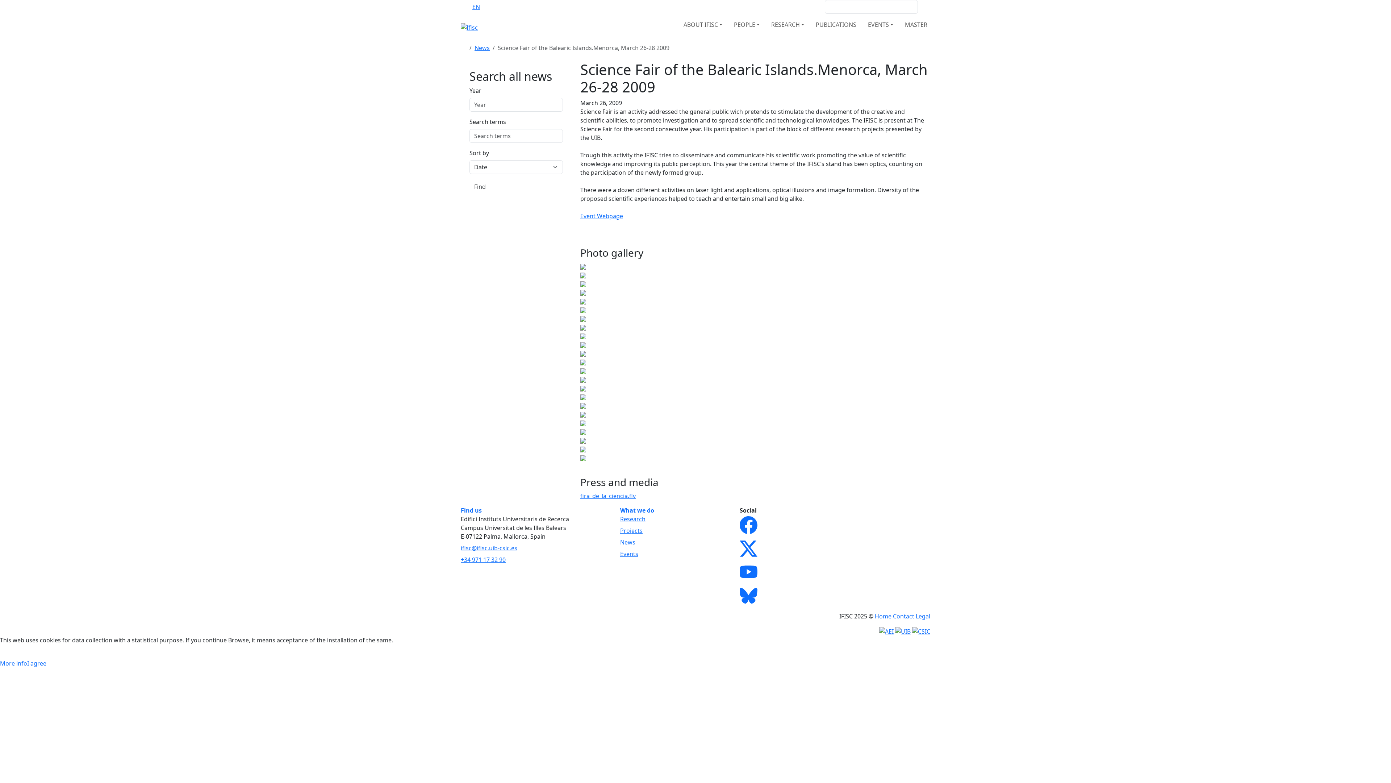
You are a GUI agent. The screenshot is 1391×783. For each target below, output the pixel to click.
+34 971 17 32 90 (483, 560)
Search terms (487, 122)
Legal (923, 616)
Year (475, 91)
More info (13, 663)
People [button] (744, 25)
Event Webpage (601, 216)
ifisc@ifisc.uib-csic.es (489, 548)
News (482, 48)
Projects (631, 531)
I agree (36, 663)
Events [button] (878, 25)
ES (490, 7)
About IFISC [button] (701, 25)
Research (633, 519)
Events (629, 554)
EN (476, 7)
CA (504, 7)
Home (883, 616)
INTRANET (805, 7)
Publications (836, 25)
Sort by (479, 153)
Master (916, 25)
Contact (903, 616)
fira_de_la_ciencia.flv (608, 496)
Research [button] (785, 25)
